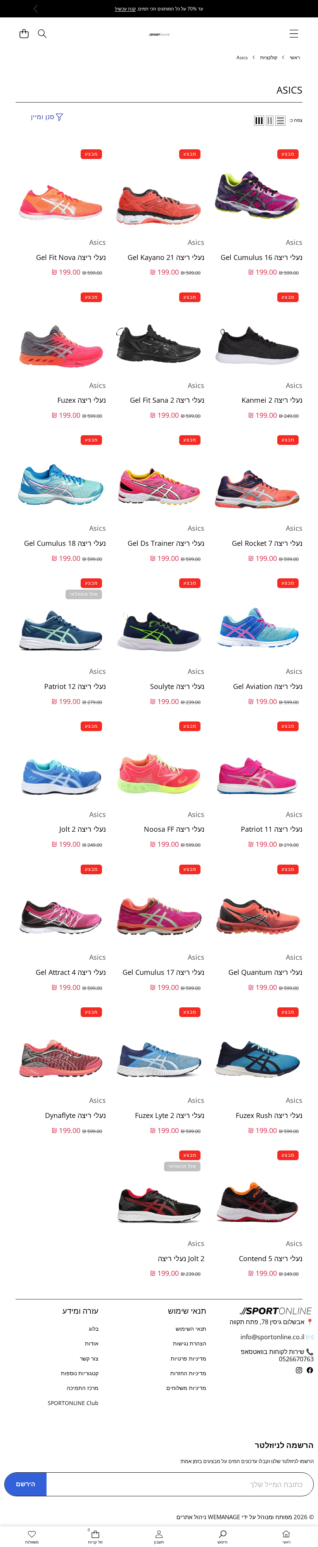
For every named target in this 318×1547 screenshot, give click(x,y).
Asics (294, 242)
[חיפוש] (42, 34)
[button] (24, 33)
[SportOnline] (159, 33)
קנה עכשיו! (125, 8)
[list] (280, 121)
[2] (269, 121)
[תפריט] (293, 34)
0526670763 (296, 1359)
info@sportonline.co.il (272, 1337)
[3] (259, 121)
